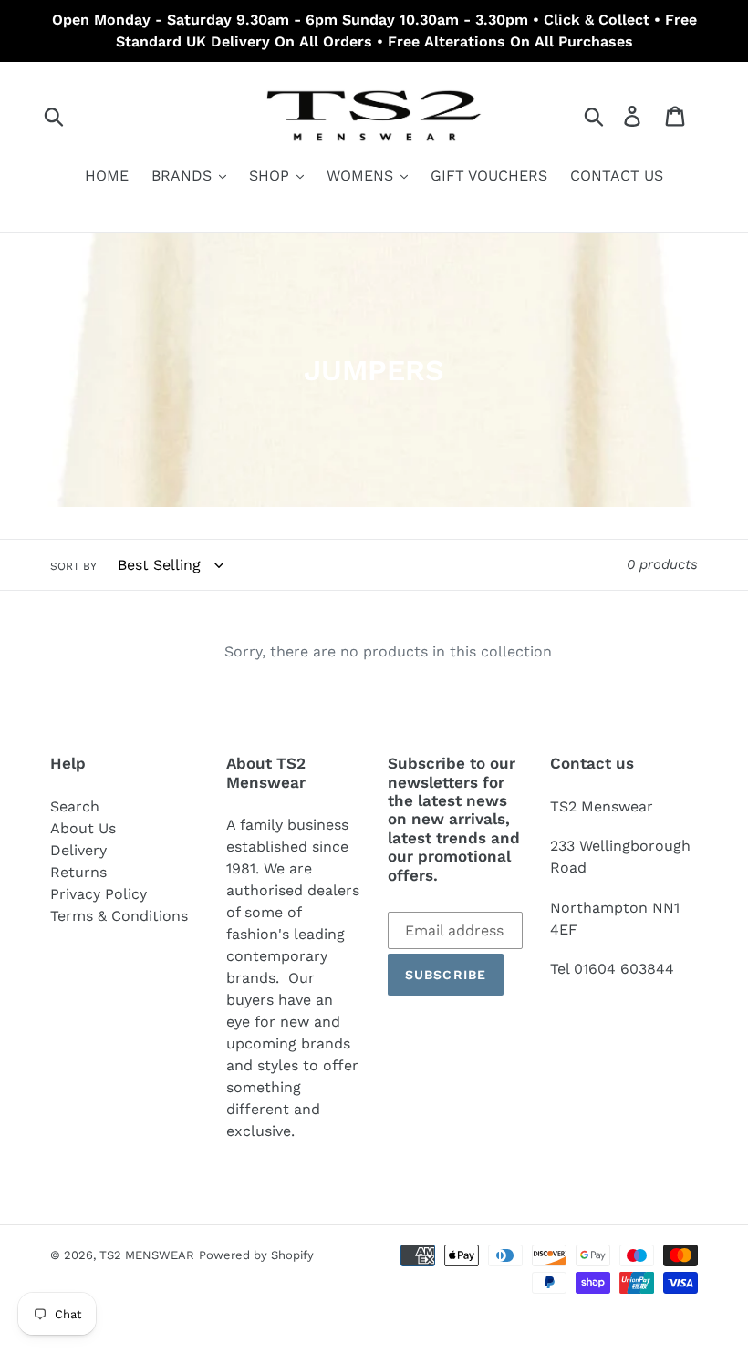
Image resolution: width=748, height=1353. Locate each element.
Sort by (73, 566)
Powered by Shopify (256, 1255)
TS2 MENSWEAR (146, 1255)
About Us (83, 828)
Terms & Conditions (119, 915)
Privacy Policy (98, 894)
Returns (78, 872)
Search (74, 806)
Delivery (78, 850)
